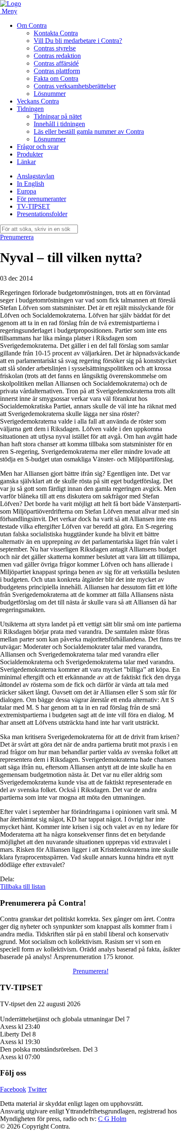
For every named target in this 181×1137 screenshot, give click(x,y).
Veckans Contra (38, 101)
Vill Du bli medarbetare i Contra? (78, 40)
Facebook (13, 1089)
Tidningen (30, 108)
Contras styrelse (55, 48)
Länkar (26, 161)
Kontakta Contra (56, 33)
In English (30, 183)
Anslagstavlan (35, 176)
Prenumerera (17, 237)
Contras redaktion (57, 55)
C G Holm (112, 1118)
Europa (26, 191)
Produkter (30, 154)
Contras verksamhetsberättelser (75, 86)
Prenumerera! (91, 971)
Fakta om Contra (56, 78)
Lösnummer (50, 93)
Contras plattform (57, 70)
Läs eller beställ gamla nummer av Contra (89, 131)
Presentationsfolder (42, 213)
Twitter (37, 1089)
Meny (9, 11)
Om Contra (32, 25)
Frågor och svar (38, 146)
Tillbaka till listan (22, 886)
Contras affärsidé (56, 63)
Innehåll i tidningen (59, 123)
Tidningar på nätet (58, 116)
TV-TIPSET (33, 206)
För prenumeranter (41, 198)
